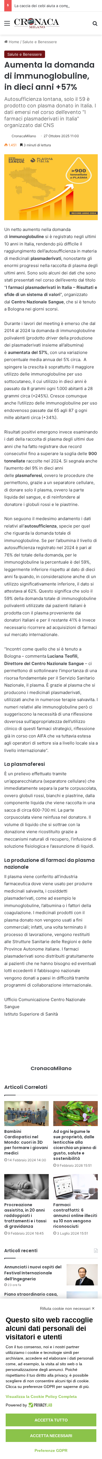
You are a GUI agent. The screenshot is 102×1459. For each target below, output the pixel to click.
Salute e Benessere (39, 41)
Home (13, 41)
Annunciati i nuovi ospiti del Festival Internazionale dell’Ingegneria (32, 1273)
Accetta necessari (51, 1435)
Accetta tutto (51, 1420)
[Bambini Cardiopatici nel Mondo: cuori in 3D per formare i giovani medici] (26, 1113)
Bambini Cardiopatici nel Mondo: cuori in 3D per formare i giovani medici (26, 1142)
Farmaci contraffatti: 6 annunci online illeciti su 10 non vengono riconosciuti (75, 1215)
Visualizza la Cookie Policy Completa (41, 1396)
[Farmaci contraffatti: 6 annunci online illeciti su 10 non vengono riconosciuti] (75, 1186)
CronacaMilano (24, 136)
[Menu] (7, 25)
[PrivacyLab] (39, 1405)
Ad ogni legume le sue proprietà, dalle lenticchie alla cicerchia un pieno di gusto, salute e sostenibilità (74, 1145)
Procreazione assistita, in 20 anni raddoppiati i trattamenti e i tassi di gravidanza (25, 1215)
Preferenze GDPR (51, 1450)
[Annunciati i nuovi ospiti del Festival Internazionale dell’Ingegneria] (82, 1274)
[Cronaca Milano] (37, 23)
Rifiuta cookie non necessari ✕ (67, 1308)
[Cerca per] (95, 25)
